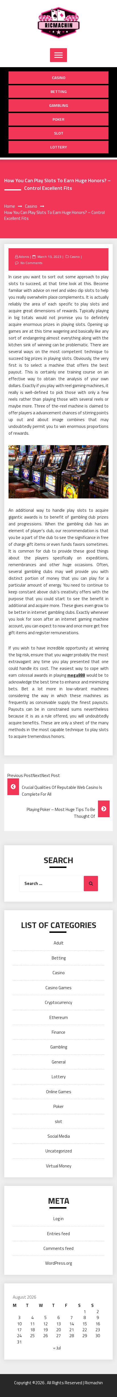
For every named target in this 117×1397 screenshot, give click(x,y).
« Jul (57, 1348)
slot (58, 133)
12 (45, 1323)
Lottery (58, 147)
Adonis (24, 256)
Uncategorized (58, 1151)
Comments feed (58, 1248)
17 (19, 1329)
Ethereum (58, 1017)
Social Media (58, 1136)
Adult (59, 943)
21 (71, 1329)
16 (97, 1323)
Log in (58, 1218)
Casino (58, 77)
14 (71, 1323)
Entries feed (58, 1233)
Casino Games (58, 987)
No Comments (31, 263)
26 (45, 1335)
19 (45, 1329)
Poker (58, 119)
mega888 (76, 675)
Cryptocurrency (58, 1002)
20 (58, 1329)
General (59, 1062)
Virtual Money (58, 1166)
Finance (58, 1032)
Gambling (58, 105)
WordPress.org (58, 1263)
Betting (59, 91)
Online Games (58, 1091)
